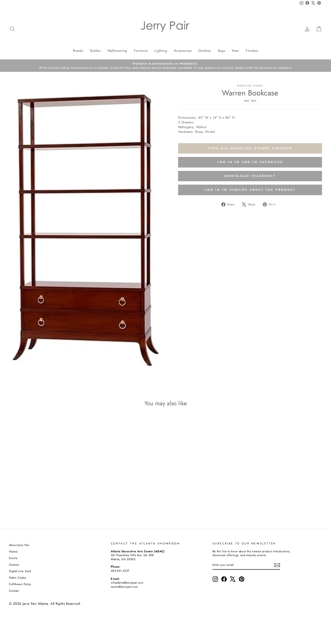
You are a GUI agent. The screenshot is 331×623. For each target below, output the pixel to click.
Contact (14, 591)
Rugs (221, 50)
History (13, 551)
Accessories (183, 50)
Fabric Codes (17, 577)
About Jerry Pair (19, 545)
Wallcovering (117, 50)
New (235, 50)
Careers (14, 564)
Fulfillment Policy (20, 584)
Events (13, 558)
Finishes (252, 50)
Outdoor (204, 50)
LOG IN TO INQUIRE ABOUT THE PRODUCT (250, 190)
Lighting (160, 50)
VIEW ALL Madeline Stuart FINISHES (250, 148)
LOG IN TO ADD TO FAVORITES (250, 162)
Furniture (141, 50)
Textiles (95, 50)
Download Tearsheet (250, 176)
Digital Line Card (20, 571)
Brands (78, 50)
